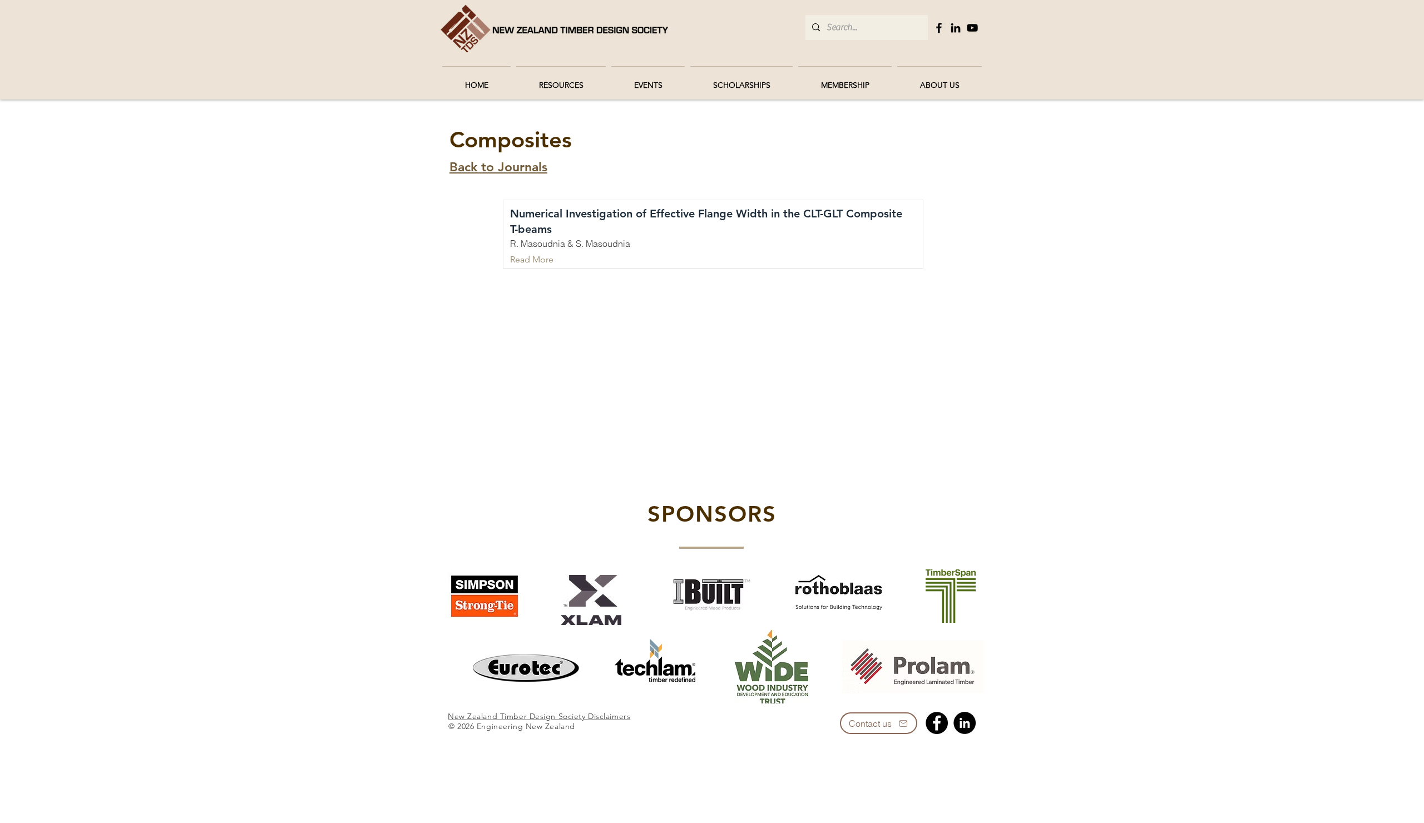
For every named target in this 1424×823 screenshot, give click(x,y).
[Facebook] (939, 27)
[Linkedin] (964, 723)
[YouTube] (972, 27)
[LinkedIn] (955, 27)
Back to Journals (498, 167)
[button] (561, 80)
